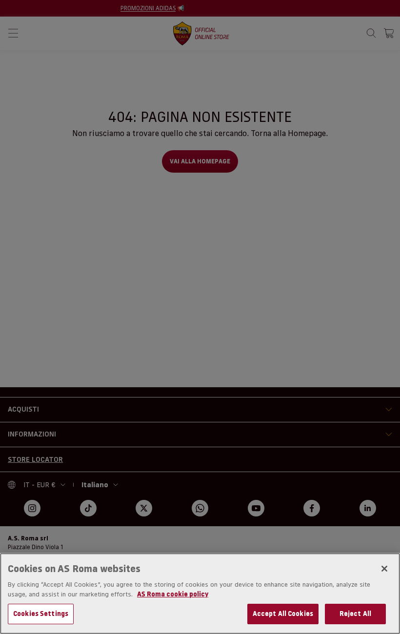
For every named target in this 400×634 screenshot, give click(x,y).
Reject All (355, 613)
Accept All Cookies (283, 613)
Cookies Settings (40, 613)
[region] (200, 593)
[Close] (384, 568)
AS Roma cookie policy (172, 594)
